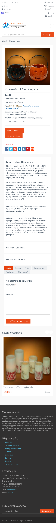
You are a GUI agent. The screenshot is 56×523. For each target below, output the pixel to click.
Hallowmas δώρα (14, 41)
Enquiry (8, 268)
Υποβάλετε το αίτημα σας (18, 321)
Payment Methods (12, 464)
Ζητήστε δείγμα (13, 136)
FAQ (52, 13)
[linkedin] (19, 149)
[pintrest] (28, 149)
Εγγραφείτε (47, 511)
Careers (8, 458)
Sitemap (8, 461)
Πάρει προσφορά (14, 130)
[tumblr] (24, 149)
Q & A (27, 268)
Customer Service (12, 445)
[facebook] (6, 149)
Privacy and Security (13, 448)
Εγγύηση (50, 9)
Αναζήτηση (47, 34)
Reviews (18, 268)
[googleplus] (15, 149)
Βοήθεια (51, 16)
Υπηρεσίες (50, 6)
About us (8, 442)
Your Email (11, 285)
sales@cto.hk (12, 489)
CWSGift (4, 41)
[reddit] (32, 149)
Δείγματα (50, 2)
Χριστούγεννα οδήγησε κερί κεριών (18, 387)
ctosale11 (11, 492)
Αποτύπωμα (39, 268)
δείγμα (47, 392)
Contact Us (9, 455)
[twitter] (11, 149)
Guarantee (9, 452)
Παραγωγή (23, 272)
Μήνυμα (10, 294)
